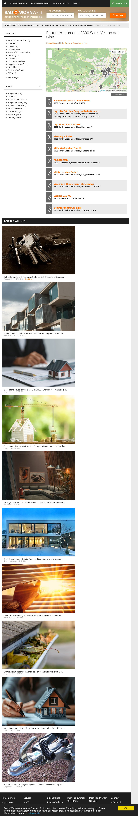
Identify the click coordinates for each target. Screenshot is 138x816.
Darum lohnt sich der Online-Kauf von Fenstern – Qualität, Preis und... (34, 333)
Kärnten (65, 25)
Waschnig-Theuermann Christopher (74, 183)
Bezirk (9, 86)
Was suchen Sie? (55, 11)
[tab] (23, 34)
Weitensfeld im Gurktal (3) (19, 52)
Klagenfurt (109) (15, 93)
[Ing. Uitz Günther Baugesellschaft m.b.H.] (104, 73)
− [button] (50, 56)
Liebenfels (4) (14, 49)
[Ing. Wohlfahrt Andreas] (101, 87)
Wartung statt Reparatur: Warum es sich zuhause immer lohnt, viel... (33, 671)
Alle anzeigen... (14, 77)
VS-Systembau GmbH (65, 172)
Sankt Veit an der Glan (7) (19, 40)
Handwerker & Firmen (40, 3)
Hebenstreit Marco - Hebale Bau (72, 100)
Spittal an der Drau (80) (18, 99)
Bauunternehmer (51, 25)
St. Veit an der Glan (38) (18, 105)
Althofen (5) (13, 43)
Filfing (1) (12, 73)
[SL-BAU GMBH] (114, 59)
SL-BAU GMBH (61, 160)
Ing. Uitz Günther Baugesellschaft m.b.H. (77, 111)
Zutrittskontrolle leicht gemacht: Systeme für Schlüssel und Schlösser (34, 277)
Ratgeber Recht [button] (59, 3)
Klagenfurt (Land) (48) (17, 102)
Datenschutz (33, 813)
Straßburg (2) (13, 58)
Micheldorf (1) (14, 67)
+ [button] (50, 52)
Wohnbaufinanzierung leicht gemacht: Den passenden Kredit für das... (34, 728)
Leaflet (102, 90)
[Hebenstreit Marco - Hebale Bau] (92, 72)
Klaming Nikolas (63, 136)
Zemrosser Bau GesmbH (67, 207)
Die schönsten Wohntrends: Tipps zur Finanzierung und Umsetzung (33, 559)
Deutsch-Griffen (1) (16, 70)
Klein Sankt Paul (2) (16, 61)
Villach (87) (12, 96)
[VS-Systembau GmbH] (108, 71)
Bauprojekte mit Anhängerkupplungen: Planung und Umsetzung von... (34, 784)
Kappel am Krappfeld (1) (18, 64)
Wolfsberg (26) (14, 114)
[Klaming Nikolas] (105, 70)
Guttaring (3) (13, 55)
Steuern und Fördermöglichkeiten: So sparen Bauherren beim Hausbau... (35, 446)
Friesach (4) (13, 46)
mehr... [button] (75, 3)
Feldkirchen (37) (15, 108)
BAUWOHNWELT (11, 25)
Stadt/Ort (10, 33)
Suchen (119, 15)
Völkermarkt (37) (15, 111)
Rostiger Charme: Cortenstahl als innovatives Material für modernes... (34, 502)
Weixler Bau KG (62, 195)
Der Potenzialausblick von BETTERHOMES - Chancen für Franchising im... (36, 389)
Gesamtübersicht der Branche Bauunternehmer (67, 43)
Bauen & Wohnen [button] (17, 3)
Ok (125, 808)
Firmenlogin (121, 3)
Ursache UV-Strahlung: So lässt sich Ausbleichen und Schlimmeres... (33, 615)
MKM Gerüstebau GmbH (67, 148)
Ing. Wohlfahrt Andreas (67, 124)
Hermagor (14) (14, 117)
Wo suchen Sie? (87, 11)
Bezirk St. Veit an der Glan (82, 25)
